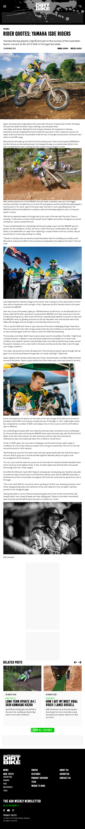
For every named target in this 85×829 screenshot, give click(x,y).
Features (35, 774)
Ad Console (8, 557)
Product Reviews (39, 778)
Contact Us (65, 778)
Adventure (7, 777)
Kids (5, 783)
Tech (33, 782)
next (80, 662)
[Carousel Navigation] (78, 662)
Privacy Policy (10, 815)
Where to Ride (38, 786)
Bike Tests (8, 774)
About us (64, 770)
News (5, 770)
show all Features (42, 730)
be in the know (10, 805)
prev (75, 662)
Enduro (6, 780)
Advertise (65, 774)
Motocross (8, 787)
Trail (5, 790)
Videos (34, 770)
